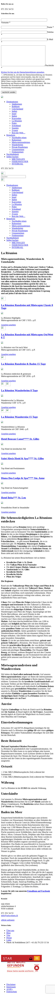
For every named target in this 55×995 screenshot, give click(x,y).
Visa (8, 935)
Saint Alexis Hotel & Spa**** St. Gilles (22, 458)
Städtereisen (17, 104)
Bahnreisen (16, 140)
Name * (50, 27)
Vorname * (5, 22)
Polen (14, 123)
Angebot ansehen (8, 325)
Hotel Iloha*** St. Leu (13, 497)
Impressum (11, 987)
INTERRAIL (17, 164)
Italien (14, 116)
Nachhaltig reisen (19, 137)
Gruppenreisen (18, 149)
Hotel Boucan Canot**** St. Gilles (20, 439)
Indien (14, 111)
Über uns (10, 930)
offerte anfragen (7, 920)
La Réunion (17, 121)
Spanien (15, 128)
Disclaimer (10, 984)
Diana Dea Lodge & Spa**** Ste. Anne (22, 478)
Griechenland (17, 109)
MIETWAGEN (18, 159)
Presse (9, 938)
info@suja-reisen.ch (9, 915)
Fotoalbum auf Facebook (38, 891)
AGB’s (9, 989)
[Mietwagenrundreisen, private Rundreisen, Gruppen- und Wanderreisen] (2, 97)
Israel (14, 114)
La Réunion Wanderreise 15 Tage (19, 416)
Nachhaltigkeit (12, 154)
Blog (8, 933)
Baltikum (15, 106)
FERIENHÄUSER (20, 161)
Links (8, 940)
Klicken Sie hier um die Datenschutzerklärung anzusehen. (23, 72)
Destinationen (12, 102)
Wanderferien (17, 145)
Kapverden (16, 118)
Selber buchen (12, 157)
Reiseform (10, 135)
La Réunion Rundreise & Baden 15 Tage (23, 363)
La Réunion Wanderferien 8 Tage (19, 390)
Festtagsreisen (17, 152)
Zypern (15, 130)
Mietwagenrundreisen (21, 142)
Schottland (16, 125)
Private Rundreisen (20, 147)
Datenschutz (11, 991)
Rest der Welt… (18, 133)
